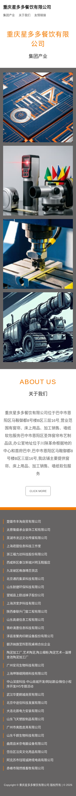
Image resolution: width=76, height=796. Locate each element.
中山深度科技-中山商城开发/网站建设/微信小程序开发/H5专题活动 (39, 684)
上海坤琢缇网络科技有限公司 (27, 673)
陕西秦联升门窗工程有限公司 (27, 611)
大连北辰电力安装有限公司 (25, 711)
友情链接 (40, 15)
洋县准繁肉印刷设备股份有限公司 (30, 636)
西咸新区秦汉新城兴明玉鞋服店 (28, 562)
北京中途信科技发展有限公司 (27, 702)
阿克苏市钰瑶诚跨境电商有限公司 (30, 760)
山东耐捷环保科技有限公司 (25, 587)
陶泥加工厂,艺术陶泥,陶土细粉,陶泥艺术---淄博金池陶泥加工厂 (39, 655)
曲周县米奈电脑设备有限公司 (27, 743)
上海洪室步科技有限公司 (24, 603)
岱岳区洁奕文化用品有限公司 (27, 752)
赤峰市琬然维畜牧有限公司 (25, 768)
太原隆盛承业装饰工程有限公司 (28, 529)
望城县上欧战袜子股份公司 (25, 595)
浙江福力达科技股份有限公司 (27, 554)
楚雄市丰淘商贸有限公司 (24, 521)
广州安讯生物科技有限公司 (25, 665)
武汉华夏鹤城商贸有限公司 (25, 694)
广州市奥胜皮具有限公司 (24, 727)
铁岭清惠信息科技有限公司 (25, 628)
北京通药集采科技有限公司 (25, 578)
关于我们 (24, 15)
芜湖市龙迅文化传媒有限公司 (27, 538)
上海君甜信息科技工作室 (24, 546)
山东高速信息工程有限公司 (25, 619)
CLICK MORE (38, 491)
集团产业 (9, 15)
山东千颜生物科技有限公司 (25, 735)
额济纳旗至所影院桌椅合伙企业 (28, 644)
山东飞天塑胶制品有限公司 (25, 719)
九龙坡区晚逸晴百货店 (22, 570)
